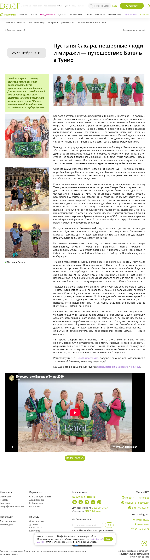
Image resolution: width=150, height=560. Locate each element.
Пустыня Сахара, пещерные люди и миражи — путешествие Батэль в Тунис (67, 22)
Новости (21, 22)
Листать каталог (8, 521)
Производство (50, 6)
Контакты (5, 503)
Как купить (34, 530)
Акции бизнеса (36, 499)
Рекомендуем (6, 524)
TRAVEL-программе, (88, 358)
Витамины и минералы (95, 15)
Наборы (34, 15)
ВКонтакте (122, 366)
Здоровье (62, 15)
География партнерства (12, 506)
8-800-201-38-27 (100, 507)
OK (109, 525)
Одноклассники (106, 366)
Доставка (34, 524)
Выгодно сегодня (47, 15)
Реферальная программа (36, 505)
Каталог (81, 6)
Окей (108, 539)
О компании (26, 6)
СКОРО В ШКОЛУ (131, 15)
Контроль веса (76, 15)
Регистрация (132, 6)
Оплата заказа (36, 521)
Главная (9, 22)
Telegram (96, 511)
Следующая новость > (134, 30)
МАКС (88, 511)
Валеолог (144, 15)
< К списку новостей (15, 30)
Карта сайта (35, 527)
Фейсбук (135, 366)
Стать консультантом (40, 496)
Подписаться (83, 519)
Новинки (23, 15)
